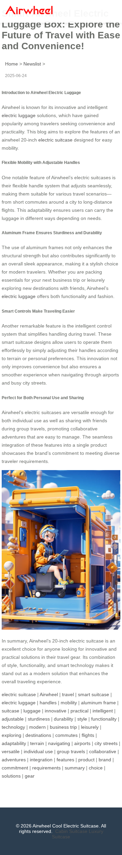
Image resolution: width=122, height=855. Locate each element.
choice (96, 767)
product (86, 759)
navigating (59, 743)
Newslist (32, 64)
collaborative (102, 751)
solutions (11, 776)
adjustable (13, 719)
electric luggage (19, 115)
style (82, 719)
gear (30, 776)
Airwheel (49, 694)
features (65, 759)
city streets (106, 743)
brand (105, 759)
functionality (104, 719)
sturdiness (39, 719)
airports (82, 743)
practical (79, 710)
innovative (55, 710)
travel (68, 694)
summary (75, 767)
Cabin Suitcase (71, 831)
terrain (37, 743)
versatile (11, 751)
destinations (38, 735)
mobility (69, 702)
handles (48, 702)
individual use (38, 751)
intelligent (103, 710)
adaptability (14, 743)
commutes (66, 735)
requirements (46, 767)
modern (37, 727)
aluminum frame (98, 702)
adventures (14, 759)
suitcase (10, 710)
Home (11, 64)
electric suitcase (55, 140)
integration (41, 759)
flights (88, 735)
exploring (11, 735)
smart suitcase (93, 694)
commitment (15, 767)
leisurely (90, 727)
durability (63, 719)
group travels (71, 751)
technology (13, 727)
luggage (32, 710)
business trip (63, 727)
